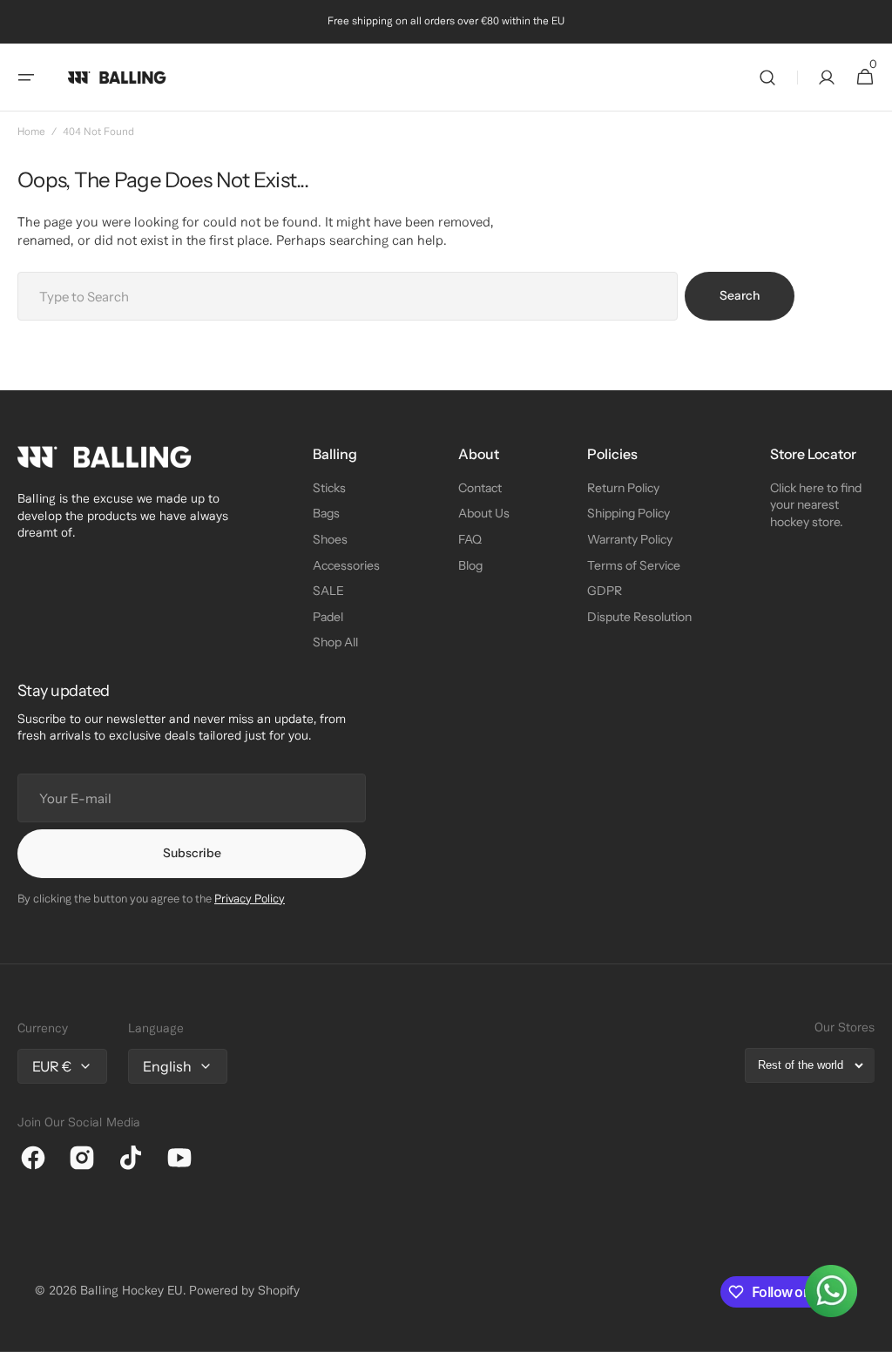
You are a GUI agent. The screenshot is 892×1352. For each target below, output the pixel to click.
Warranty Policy (629, 539)
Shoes (330, 539)
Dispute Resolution (639, 617)
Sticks (329, 488)
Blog (470, 565)
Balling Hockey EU (131, 1291)
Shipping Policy (628, 513)
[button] (26, 77)
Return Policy (623, 488)
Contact (480, 488)
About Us (484, 513)
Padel (328, 617)
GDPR (604, 590)
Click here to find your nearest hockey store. (816, 505)
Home (31, 132)
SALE (328, 590)
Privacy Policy (249, 900)
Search (740, 295)
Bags (326, 513)
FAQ (470, 539)
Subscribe (192, 853)
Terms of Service (633, 565)
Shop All (335, 642)
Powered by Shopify (244, 1291)
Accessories (346, 565)
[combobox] (347, 296)
